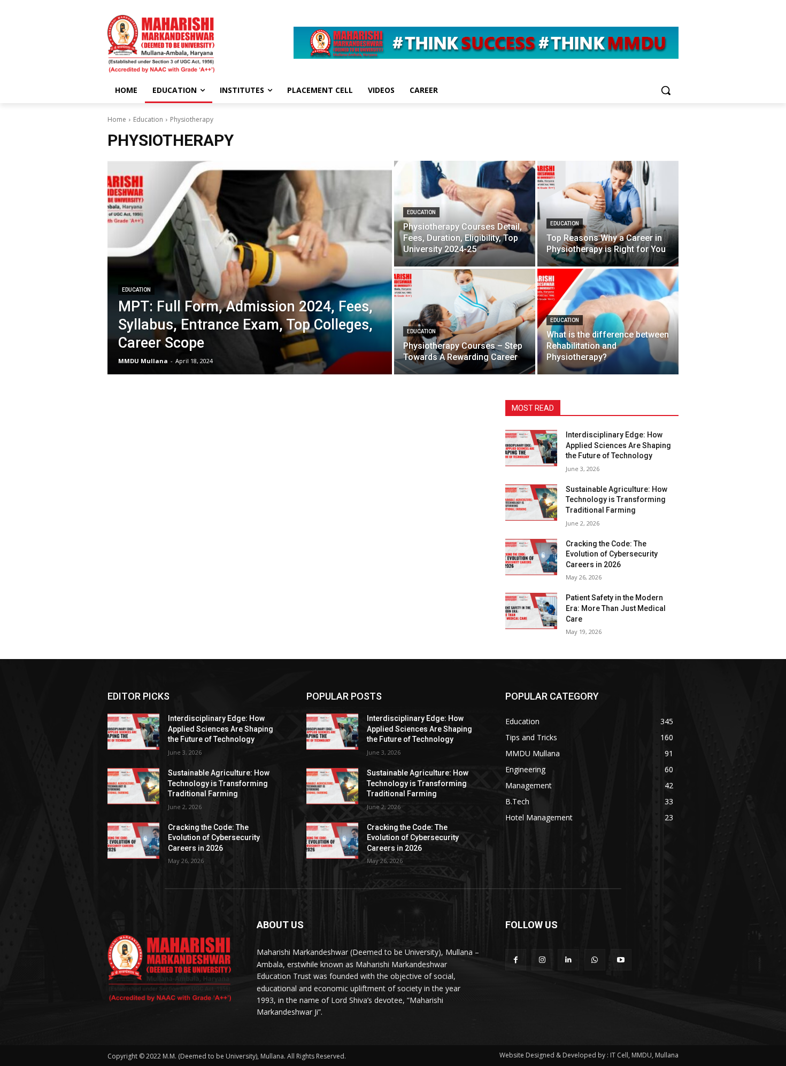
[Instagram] (541, 959)
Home (116, 119)
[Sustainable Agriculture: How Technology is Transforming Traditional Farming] (531, 502)
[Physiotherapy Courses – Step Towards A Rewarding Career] (464, 321)
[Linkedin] (568, 959)
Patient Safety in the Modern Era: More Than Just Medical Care (616, 608)
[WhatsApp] (594, 959)
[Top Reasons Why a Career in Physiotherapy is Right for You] (608, 213)
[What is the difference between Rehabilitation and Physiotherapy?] (608, 321)
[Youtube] (621, 959)
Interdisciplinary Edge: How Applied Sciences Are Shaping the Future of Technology (618, 445)
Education (148, 119)
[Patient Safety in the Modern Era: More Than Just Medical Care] (531, 611)
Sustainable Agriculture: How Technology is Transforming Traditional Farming (616, 499)
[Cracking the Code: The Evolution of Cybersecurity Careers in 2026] (531, 557)
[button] (666, 90)
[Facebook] (515, 959)
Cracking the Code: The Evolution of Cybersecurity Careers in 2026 (612, 554)
